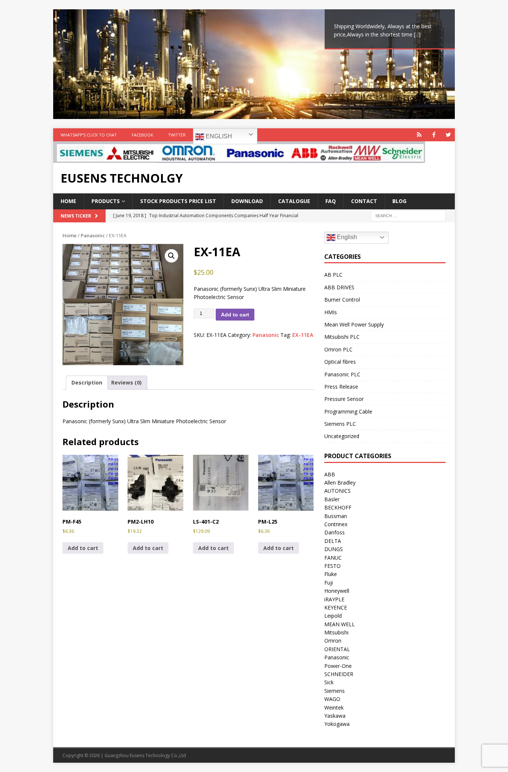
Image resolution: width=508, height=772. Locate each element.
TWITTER (177, 135)
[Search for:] (408, 215)
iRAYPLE (334, 599)
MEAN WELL (339, 624)
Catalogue (294, 201)
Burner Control (342, 299)
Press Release (341, 386)
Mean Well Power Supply (354, 324)
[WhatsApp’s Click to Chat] (419, 134)
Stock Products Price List (178, 201)
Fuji (328, 582)
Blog (399, 201)
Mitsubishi (336, 632)
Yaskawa (334, 715)
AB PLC (333, 274)
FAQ (330, 201)
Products (105, 201)
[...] (417, 34)
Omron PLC (338, 349)
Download (247, 201)
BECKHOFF (337, 507)
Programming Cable (348, 411)
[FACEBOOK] (433, 134)
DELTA (332, 540)
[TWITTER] (448, 134)
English (218, 136)
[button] (171, 256)
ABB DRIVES (339, 287)
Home (68, 201)
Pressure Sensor (344, 398)
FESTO (332, 565)
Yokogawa (337, 723)
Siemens (334, 690)
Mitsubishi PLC (342, 336)
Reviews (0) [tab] (126, 382)
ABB (329, 474)
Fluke (330, 574)
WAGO (332, 698)
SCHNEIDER (338, 674)
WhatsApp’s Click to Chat (89, 135)
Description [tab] (86, 382)
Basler (332, 499)
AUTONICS (337, 490)
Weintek (334, 707)
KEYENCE (335, 607)
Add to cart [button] (83, 547)
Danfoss (334, 532)
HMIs (330, 312)
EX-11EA (302, 334)
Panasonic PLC (342, 374)
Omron (332, 640)
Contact (364, 201)
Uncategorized (341, 436)
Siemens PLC (340, 423)
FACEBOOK (142, 135)
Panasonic (93, 235)
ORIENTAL (337, 649)
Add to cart (235, 315)
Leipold (333, 615)
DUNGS (333, 549)
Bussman (335, 516)
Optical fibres (340, 361)
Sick (329, 682)
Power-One (338, 665)
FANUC (333, 557)
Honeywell (336, 590)
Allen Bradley (340, 482)
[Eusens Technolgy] (239, 158)
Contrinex (335, 524)
